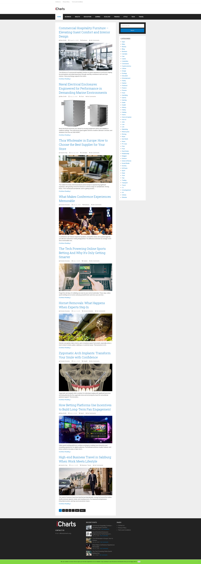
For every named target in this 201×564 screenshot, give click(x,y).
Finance (117, 16)
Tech (133, 16)
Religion (124, 156)
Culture (124, 68)
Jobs (123, 122)
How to (124, 119)
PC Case (124, 144)
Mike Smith (63, 96)
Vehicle (124, 195)
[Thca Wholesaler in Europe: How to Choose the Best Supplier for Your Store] (85, 169)
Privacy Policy (66, 1)
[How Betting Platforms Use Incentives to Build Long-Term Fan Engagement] (85, 429)
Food (123, 93)
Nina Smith (63, 40)
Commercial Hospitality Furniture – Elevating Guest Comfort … (102, 526)
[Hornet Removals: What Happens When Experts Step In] (85, 327)
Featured (124, 85)
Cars (123, 56)
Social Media (125, 163)
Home (59, 16)
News (123, 141)
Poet (123, 148)
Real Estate (125, 151)
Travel (141, 16)
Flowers (124, 90)
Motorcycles (125, 131)
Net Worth (125, 139)
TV (123, 187)
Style (126, 16)
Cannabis (84, 152)
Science (124, 158)
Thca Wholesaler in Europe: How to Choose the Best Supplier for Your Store (83, 144)
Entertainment (126, 78)
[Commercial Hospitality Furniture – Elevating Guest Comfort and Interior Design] (85, 56)
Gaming (97, 16)
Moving (124, 134)
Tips (123, 178)
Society (124, 165)
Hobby (124, 110)
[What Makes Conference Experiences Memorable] (85, 221)
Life (123, 127)
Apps (123, 42)
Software (124, 168)
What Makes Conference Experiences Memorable (103, 546)
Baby (123, 44)
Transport (125, 183)
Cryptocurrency (126, 66)
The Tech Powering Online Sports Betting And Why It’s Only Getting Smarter (82, 253)
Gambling (125, 95)
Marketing (125, 129)
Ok (139, 561)
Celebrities (125, 61)
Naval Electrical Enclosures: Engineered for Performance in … (101, 533)
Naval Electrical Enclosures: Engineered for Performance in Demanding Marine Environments (83, 88)
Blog (123, 49)
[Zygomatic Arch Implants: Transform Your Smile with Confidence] (85, 377)
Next (82, 510)
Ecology (107, 16)
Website (124, 197)
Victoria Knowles (65, 204)
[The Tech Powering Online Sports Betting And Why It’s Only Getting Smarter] (85, 277)
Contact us (57, 1)
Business (68, 16)
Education (87, 16)
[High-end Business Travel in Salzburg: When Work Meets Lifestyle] (85, 481)
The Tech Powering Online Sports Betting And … (102, 552)
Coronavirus (125, 63)
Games (124, 97)
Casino (85, 261)
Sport (82, 413)
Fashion (124, 83)
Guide (123, 102)
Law (123, 124)
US (123, 192)
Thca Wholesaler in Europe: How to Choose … (102, 539)
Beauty (124, 46)
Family (124, 80)
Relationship (125, 153)
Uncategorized (126, 190)
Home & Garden (88, 311)
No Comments (95, 40)
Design (124, 71)
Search (132, 30)
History (124, 107)
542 (77, 510)
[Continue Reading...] (65, 79)
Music (123, 136)
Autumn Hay (63, 152)
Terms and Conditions (77, 1)
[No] (199, 562)
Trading (124, 180)
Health (77, 16)
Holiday (124, 112)
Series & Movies (126, 161)
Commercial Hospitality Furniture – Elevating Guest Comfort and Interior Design (84, 32)
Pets (123, 146)
